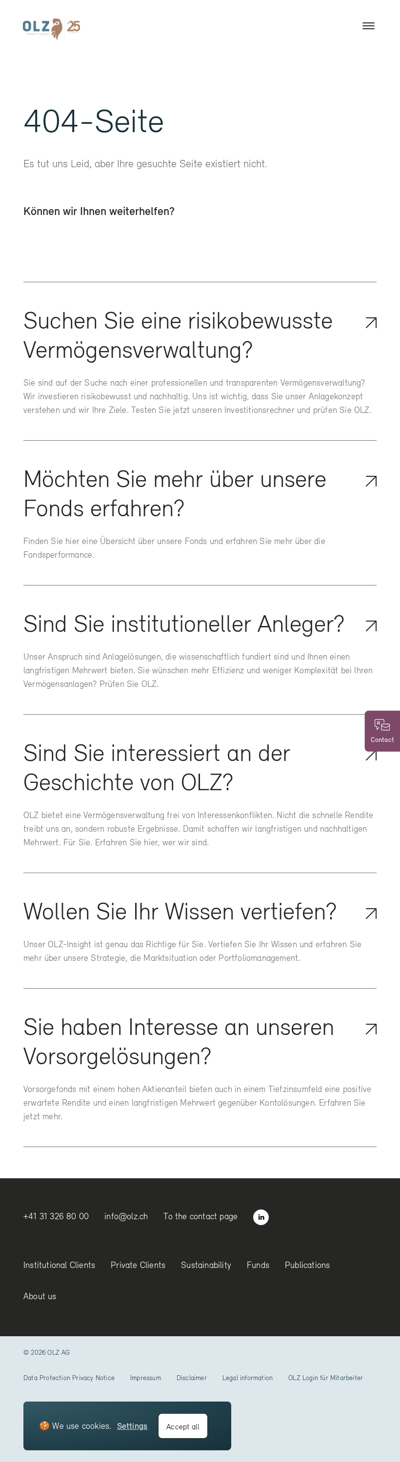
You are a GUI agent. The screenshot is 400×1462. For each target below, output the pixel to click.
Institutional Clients (59, 1265)
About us (40, 1296)
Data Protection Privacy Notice (69, 1378)
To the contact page (200, 1216)
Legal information (247, 1378)
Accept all (183, 1426)
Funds (258, 1265)
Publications (307, 1265)
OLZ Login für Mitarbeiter (325, 1378)
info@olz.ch (126, 1216)
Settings (132, 1426)
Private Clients (138, 1265)
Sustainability (206, 1265)
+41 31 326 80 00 (56, 1216)
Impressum (145, 1378)
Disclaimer (192, 1378)
